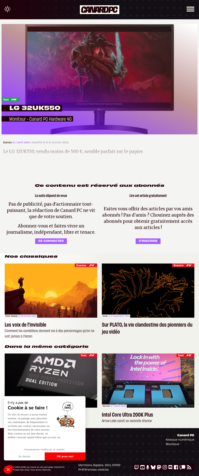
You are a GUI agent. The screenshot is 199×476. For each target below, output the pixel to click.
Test (6, 99)
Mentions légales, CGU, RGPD (99, 465)
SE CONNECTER (51, 240)
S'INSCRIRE (148, 240)
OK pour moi (65, 456)
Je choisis (24, 456)
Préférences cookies (93, 469)
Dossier (81, 265)
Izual (105, 316)
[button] (8, 469)
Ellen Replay (11, 316)
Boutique (172, 444)
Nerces (106, 406)
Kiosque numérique (180, 439)
